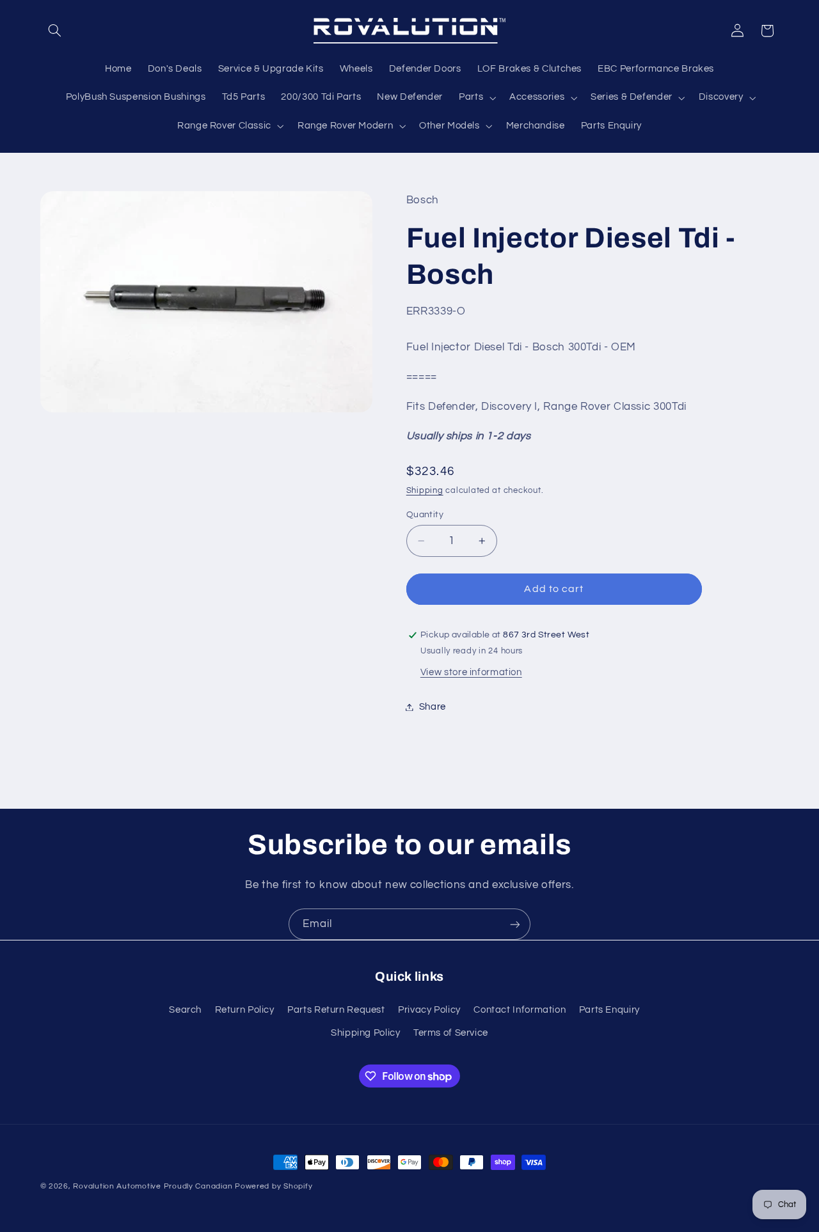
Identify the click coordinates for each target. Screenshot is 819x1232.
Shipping (424, 491)
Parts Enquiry (609, 1009)
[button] (55, 30)
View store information (471, 672)
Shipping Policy (365, 1033)
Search (185, 1009)
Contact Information (519, 1009)
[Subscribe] (515, 924)
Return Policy (244, 1009)
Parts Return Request (336, 1009)
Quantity (424, 514)
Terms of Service (450, 1033)
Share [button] (432, 707)
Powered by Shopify (273, 1186)
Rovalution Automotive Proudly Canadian (152, 1186)
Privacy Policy (429, 1009)
